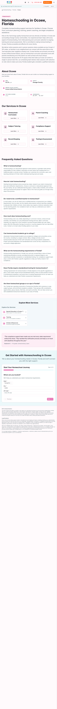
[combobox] (8, 383)
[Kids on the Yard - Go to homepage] (9, 2)
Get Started (47, 2)
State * (5, 381)
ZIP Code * (6, 390)
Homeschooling (7, 10)
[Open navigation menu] (54, 2)
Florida (14, 10)
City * (5, 386)
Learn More (13, 118)
